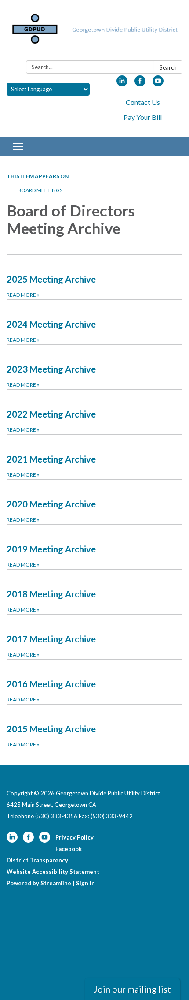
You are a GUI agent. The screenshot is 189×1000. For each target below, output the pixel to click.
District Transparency (37, 860)
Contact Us (143, 102)
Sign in (85, 883)
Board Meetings (40, 190)
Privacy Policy (74, 837)
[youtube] (158, 83)
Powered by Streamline (39, 883)
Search (168, 67)
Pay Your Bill (143, 117)
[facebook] (139, 83)
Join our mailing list (132, 989)
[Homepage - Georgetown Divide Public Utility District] (94, 32)
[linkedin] (121, 83)
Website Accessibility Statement (53, 871)
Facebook (68, 848)
